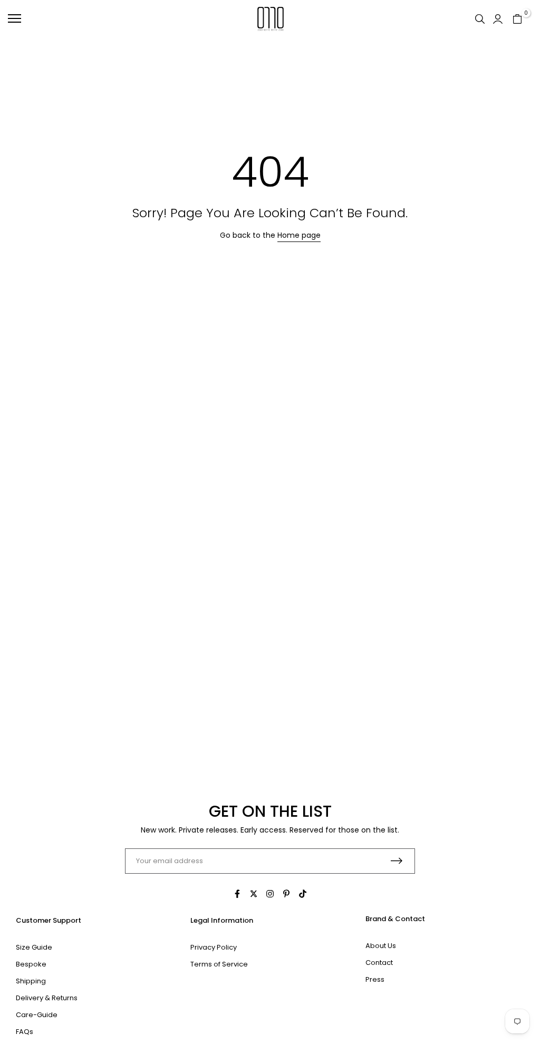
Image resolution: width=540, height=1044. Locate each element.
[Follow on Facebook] (237, 894)
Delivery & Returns (47, 998)
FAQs (24, 1032)
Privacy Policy (213, 947)
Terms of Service (219, 964)
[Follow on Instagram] (270, 894)
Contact (379, 963)
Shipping (31, 981)
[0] (517, 18)
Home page (299, 235)
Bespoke (31, 964)
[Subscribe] (396, 861)
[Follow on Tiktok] (302, 894)
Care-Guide (36, 1015)
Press (374, 979)
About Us (380, 946)
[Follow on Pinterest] (286, 894)
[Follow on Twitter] (253, 894)
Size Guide (34, 947)
